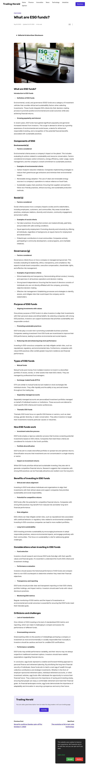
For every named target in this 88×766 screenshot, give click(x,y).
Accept (70, 759)
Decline (79, 759)
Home (24, 2)
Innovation (39, 2)
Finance (31, 2)
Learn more (61, 755)
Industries (65, 2)
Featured (17, 13)
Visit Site (44, 710)
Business (80, 4)
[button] (72, 24)
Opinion (24, 5)
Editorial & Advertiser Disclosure (30, 35)
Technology (55, 2)
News (47, 2)
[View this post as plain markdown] (69, 24)
